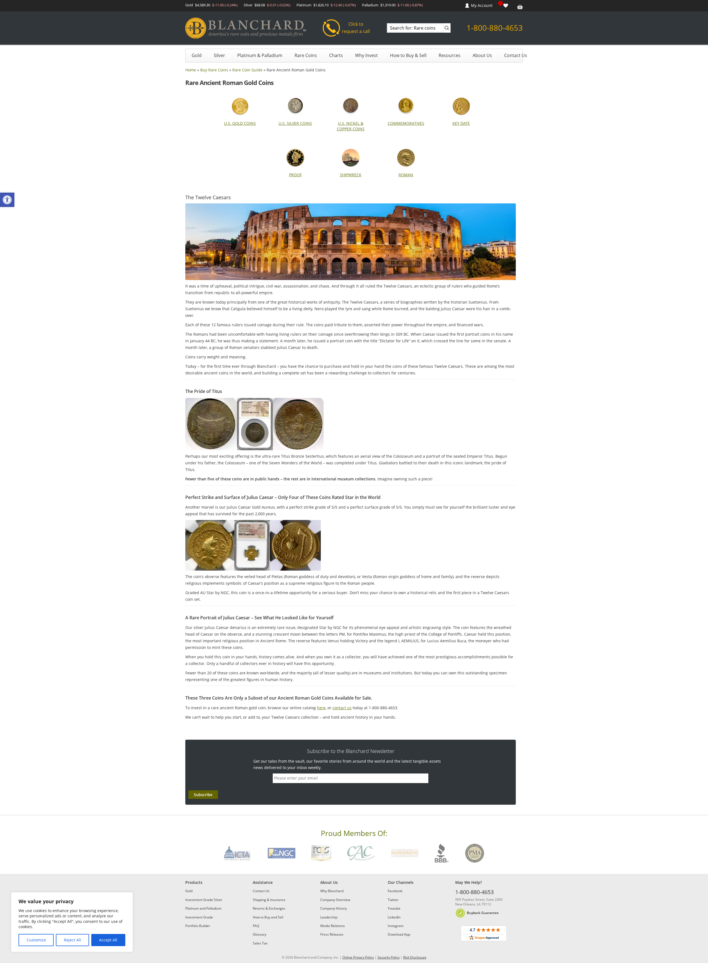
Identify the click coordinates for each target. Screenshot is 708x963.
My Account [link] (482, 5)
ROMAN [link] (406, 174)
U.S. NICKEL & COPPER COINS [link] (351, 126)
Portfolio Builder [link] (197, 925)
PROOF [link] (295, 174)
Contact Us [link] (515, 55)
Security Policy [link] (389, 957)
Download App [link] (399, 934)
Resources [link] (449, 55)
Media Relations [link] (332, 925)
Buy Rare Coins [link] (214, 70)
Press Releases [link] (331, 934)
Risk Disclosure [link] (414, 957)
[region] (72, 922)
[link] (7, 200)
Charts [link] (336, 55)
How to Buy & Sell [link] (408, 55)
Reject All (72, 940)
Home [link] (190, 70)
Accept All (108, 940)
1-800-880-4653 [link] (495, 27)
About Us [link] (482, 55)
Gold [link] (197, 55)
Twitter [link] (393, 899)
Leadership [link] (328, 917)
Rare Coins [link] (306, 55)
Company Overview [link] (335, 899)
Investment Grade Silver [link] (203, 899)
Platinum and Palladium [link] (203, 908)
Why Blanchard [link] (331, 891)
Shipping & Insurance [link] (269, 899)
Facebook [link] (395, 891)
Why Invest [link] (366, 55)
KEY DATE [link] (461, 123)
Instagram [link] (396, 925)
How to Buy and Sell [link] (268, 917)
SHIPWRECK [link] (350, 174)
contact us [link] (342, 707)
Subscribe (203, 794)
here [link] (321, 707)
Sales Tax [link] (260, 943)
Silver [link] (219, 55)
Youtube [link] (394, 908)
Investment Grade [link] (199, 917)
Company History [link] (333, 908)
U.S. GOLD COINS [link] (240, 123)
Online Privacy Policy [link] (358, 957)
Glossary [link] (259, 934)
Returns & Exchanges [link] (269, 908)
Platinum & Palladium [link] (259, 55)
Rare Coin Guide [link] (247, 70)
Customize (36, 940)
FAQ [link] (256, 925)
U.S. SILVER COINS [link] (295, 123)
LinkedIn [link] (394, 917)
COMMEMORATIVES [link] (406, 123)
